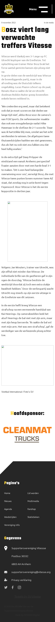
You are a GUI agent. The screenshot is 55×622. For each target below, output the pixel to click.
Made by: (19, 614)
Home (7, 493)
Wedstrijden (10, 516)
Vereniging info (12, 524)
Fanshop (32, 508)
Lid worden (33, 493)
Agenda (8, 508)
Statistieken (33, 516)
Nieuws (8, 500)
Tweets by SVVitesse (27, 596)
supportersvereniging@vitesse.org (30, 572)
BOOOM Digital (32, 614)
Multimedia (33, 500)
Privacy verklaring (21, 579)
